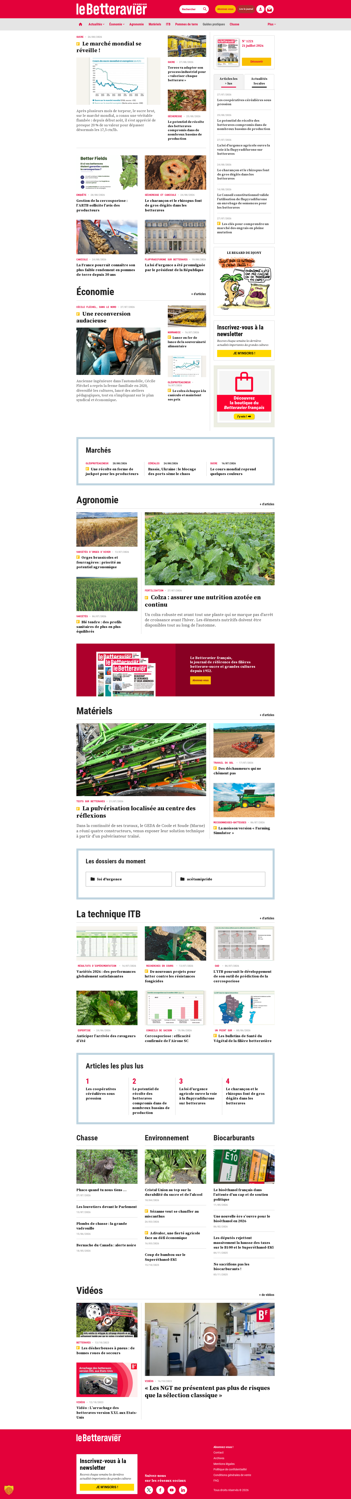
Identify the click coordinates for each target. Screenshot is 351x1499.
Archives (218, 1458)
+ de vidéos (266, 1295)
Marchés (98, 450)
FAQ (216, 1480)
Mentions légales (224, 1463)
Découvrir (256, 61)
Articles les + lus (228, 80)
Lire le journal (246, 9)
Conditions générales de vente (232, 1475)
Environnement (167, 1138)
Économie (116, 24)
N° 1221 (248, 41)
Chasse (234, 24)
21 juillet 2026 (252, 45)
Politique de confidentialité (230, 1469)
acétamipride (199, 879)
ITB (168, 24)
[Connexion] (260, 9)
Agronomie (136, 24)
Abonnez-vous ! (223, 1447)
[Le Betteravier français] (111, 9)
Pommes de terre (186, 24)
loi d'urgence (109, 879)
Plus (271, 24)
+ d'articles (198, 294)
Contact (218, 1452)
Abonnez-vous (225, 9)
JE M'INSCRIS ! (244, 353)
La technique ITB (108, 914)
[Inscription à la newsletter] (269, 9)
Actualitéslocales (259, 80)
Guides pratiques (214, 24)
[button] (9, 1490)
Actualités (96, 24)
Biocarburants (234, 1138)
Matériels (155, 24)
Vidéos (89, 1290)
